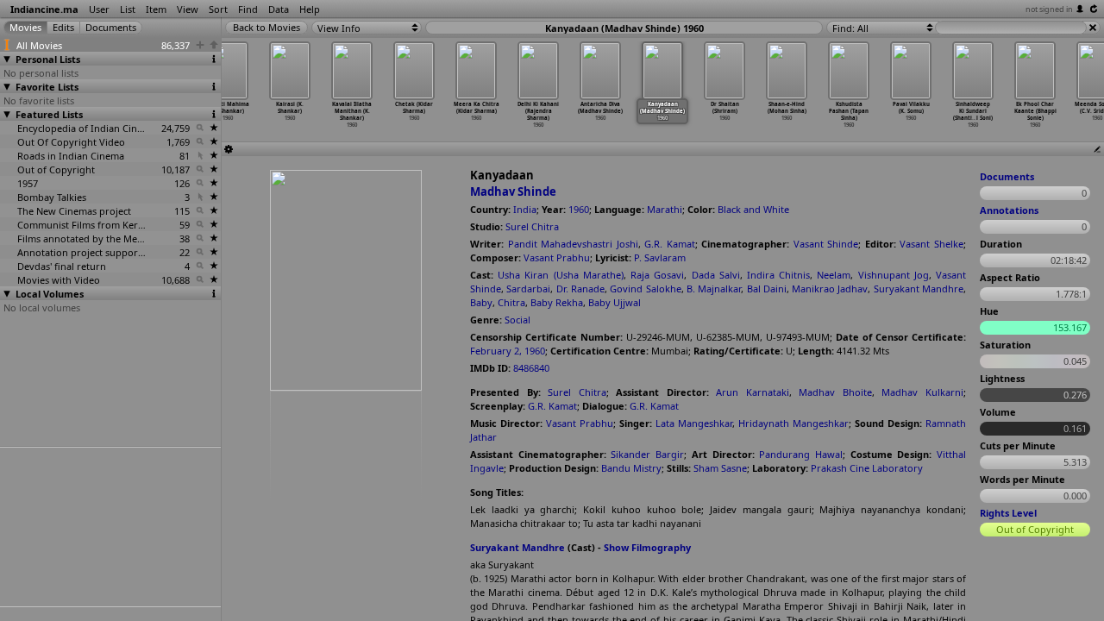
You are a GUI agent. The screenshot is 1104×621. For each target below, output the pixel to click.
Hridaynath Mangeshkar (793, 423)
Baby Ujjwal (614, 302)
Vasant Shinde (826, 243)
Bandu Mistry (631, 467)
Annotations (1009, 210)
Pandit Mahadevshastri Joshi (573, 243)
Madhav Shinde (513, 191)
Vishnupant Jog (893, 274)
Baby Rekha (556, 302)
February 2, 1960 (507, 350)
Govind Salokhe (645, 288)
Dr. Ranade (580, 288)
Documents (1007, 176)
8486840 (531, 367)
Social (517, 319)
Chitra (511, 302)
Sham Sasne (720, 467)
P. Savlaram (660, 257)
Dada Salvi (716, 274)
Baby (481, 302)
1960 (578, 209)
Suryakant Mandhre (918, 288)
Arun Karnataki (752, 392)
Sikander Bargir (647, 454)
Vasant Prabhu (557, 257)
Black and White (753, 209)
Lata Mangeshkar (694, 423)
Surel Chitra (532, 226)
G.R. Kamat (669, 243)
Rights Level (1008, 512)
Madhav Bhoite (835, 392)
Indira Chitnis (778, 274)
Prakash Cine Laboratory (867, 467)
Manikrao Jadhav (830, 288)
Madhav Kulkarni (922, 392)
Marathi (664, 209)
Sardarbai (528, 288)
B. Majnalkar (714, 288)
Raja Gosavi (657, 274)
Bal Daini (767, 288)
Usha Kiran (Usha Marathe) (561, 274)
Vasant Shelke (931, 243)
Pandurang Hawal (801, 454)
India (524, 209)
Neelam (833, 274)
